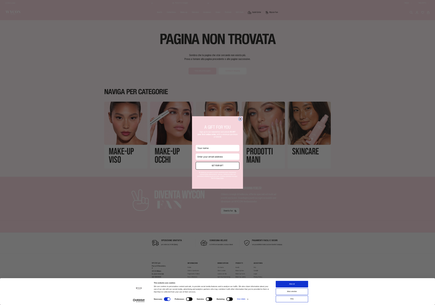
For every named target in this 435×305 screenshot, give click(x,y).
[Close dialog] (240, 119)
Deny (292, 299)
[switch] (189, 299)
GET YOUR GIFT (217, 166)
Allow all (292, 284)
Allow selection (292, 291)
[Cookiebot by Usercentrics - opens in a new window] (139, 300)
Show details (241, 299)
